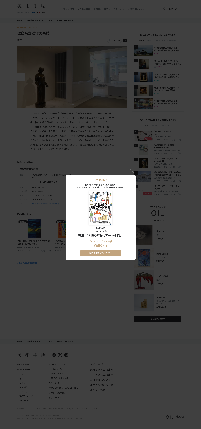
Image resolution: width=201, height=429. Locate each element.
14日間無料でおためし (101, 253)
